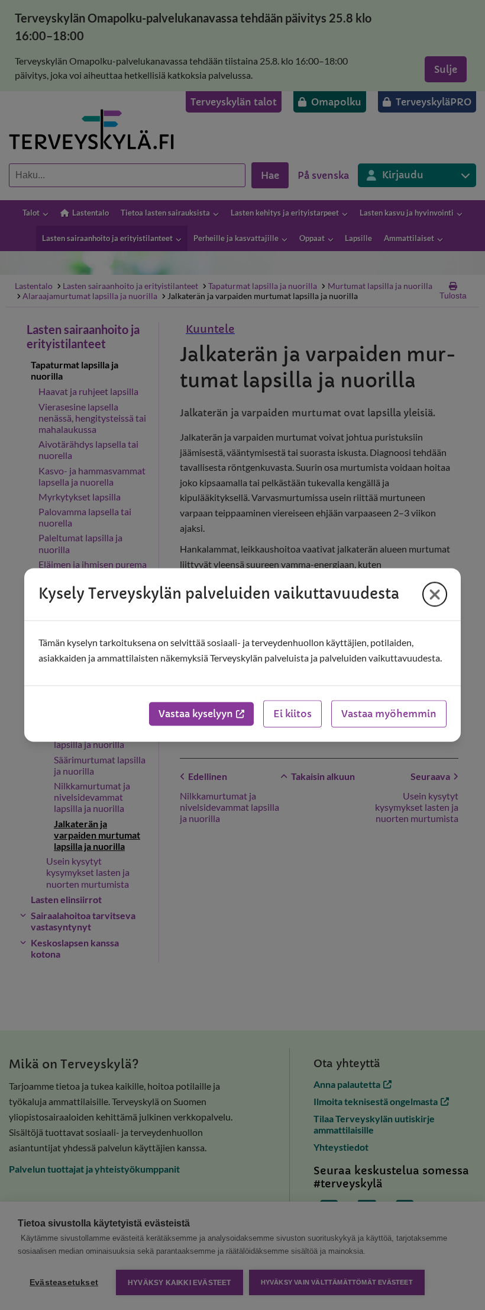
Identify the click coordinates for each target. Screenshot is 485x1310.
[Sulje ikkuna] (435, 594)
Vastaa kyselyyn (196, 714)
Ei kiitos (292, 714)
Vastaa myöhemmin (388, 714)
